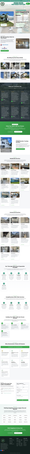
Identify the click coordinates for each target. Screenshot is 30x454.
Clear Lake (9, 415)
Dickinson (9, 417)
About (20, 4)
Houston (4, 415)
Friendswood (15, 415)
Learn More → (3, 244)
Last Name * (24, 384)
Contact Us (25, 443)
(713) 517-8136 (19, 27)
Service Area (16, 4)
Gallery (13, 4)
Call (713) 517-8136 (10, 131)
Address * (18, 392)
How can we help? (19, 395)
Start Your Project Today (4, 50)
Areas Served (25, 442)
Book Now (27, 3)
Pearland (4, 417)
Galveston (25, 417)
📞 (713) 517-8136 (23, 0)
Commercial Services (26, 440)
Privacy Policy (25, 445)
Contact (24, 4)
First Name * (18, 384)
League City (25, 415)
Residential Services (26, 439)
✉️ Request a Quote (27, 0)
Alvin (15, 417)
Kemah (20, 415)
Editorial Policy (25, 444)
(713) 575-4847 (9, 389)
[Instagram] (28, 1)
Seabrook (20, 417)
